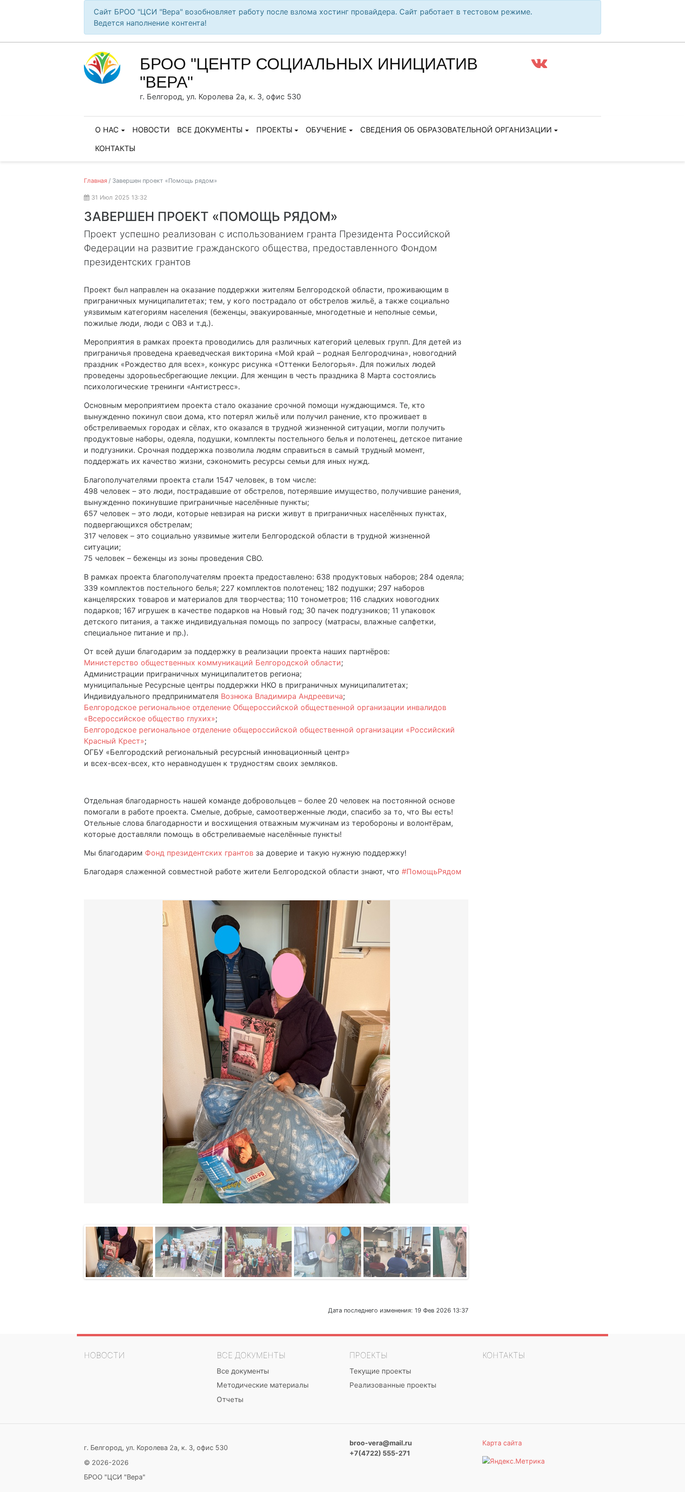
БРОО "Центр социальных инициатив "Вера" (309, 73)
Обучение (326, 129)
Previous (70, 1050)
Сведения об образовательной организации (456, 129)
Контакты (115, 148)
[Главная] (112, 67)
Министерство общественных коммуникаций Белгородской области (212, 662)
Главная (95, 180)
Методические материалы (262, 1385)
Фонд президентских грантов (199, 852)
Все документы (210, 129)
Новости (151, 129)
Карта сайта (502, 1443)
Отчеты (230, 1399)
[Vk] (539, 63)
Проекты (274, 129)
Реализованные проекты (392, 1385)
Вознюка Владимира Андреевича (282, 696)
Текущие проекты (380, 1371)
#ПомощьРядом (431, 871)
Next (482, 1050)
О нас (107, 129)
